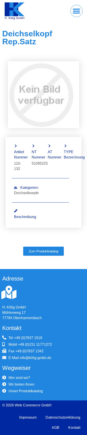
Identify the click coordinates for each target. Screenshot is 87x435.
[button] (76, 11)
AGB (55, 427)
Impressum (28, 417)
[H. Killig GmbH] (9, 292)
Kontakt (74, 427)
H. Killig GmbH (14, 307)
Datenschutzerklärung (63, 417)
